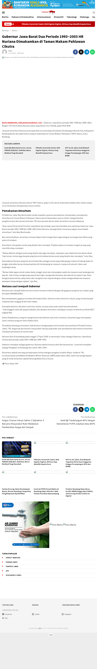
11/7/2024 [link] (51, 125)
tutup (51, 635)
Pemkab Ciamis (11, 562)
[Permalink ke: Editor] (4, 51)
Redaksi (35, 605)
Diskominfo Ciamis (13, 575)
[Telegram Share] (86, 52)
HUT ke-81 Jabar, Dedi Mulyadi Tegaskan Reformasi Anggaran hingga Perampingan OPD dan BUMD (78, 463)
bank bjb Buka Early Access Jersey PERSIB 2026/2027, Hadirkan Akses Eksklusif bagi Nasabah (18, 150)
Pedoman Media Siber (71, 605)
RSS (6, 618)
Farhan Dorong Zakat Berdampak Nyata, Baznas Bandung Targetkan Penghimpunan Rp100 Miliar (16, 491)
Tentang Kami (7, 605)
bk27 (40, 628)
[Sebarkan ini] (75, 52)
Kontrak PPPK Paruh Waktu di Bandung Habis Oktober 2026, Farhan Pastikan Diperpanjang (46, 491)
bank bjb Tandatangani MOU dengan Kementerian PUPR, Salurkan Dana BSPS (76, 420)
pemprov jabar (12, 566)
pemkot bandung (13, 558)
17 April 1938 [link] (42, 336)
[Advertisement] (48, 181)
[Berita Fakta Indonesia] (48, 12)
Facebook (8, 614)
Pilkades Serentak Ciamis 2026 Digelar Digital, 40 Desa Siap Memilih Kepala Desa (46, 24)
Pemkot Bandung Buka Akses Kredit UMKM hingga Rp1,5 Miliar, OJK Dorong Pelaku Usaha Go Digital (79, 492)
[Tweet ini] (81, 52)
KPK (7, 571)
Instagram (67, 614)
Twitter (37, 614)
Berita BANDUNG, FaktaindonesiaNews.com (22, 122)
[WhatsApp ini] (92, 52)
